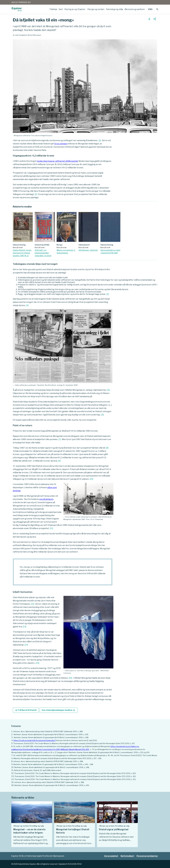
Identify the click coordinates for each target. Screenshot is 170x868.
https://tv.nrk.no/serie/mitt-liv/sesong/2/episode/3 (34, 740)
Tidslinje (53, 9)
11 (52, 528)
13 (24, 626)
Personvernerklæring (147, 856)
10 (91, 479)
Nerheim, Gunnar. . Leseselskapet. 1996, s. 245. (51, 734)
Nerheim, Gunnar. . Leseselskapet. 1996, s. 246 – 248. (53, 764)
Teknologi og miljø (114, 9)
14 (26, 645)
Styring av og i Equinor (74, 9)
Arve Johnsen (60, 143)
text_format (149, 18)
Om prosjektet (111, 856)
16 (70, 678)
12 (33, 604)
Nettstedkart (127, 856)
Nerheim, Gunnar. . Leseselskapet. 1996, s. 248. (51, 737)
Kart (61, 9)
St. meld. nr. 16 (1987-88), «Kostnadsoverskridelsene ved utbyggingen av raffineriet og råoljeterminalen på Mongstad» (62, 746)
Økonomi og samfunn (135, 9)
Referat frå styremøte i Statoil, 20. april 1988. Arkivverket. (37, 770)
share (154, 18)
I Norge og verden (95, 9)
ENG (150, 9)
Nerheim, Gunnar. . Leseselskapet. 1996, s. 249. (51, 785)
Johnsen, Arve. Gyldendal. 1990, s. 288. (48, 731)
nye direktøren (46, 499)
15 (37, 663)
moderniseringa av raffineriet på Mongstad (57, 161)
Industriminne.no (21, 2)
